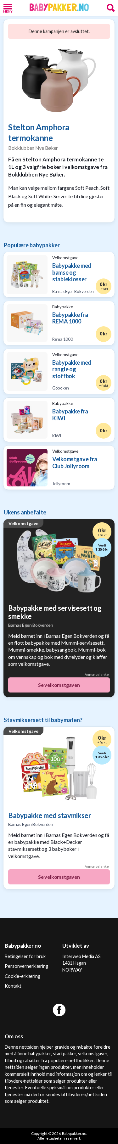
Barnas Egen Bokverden (30, 625)
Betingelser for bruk (25, 956)
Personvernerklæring (26, 966)
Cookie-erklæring (22, 976)
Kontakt (13, 986)
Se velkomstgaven (59, 685)
